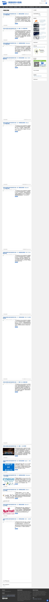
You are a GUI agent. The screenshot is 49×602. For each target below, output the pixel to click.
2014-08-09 (7, 447)
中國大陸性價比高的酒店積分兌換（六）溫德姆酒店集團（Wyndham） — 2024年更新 (17, 476)
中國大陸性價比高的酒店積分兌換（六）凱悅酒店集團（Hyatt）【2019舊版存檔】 (16, 58)
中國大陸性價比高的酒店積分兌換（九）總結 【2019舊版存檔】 (15, 28)
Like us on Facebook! (36, 70)
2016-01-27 (7, 189)
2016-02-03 (7, 29)
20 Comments (15, 29)
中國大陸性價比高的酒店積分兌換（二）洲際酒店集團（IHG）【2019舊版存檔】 (17, 318)
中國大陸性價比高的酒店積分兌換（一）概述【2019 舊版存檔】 (15, 382)
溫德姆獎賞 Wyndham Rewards (26, 54)
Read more (16, 23)
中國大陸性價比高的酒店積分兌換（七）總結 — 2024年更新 (14, 446)
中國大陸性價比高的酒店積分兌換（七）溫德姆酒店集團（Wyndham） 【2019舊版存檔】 (17, 44)
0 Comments (15, 491)
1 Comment (15, 447)
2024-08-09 (11, 29)
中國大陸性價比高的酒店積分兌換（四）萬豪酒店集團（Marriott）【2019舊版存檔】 (16, 188)
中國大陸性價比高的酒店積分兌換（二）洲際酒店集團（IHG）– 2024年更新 (17, 519)
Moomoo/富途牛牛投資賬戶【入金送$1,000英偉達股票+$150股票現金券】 (42, 21)
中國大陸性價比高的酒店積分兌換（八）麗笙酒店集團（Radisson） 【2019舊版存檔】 (16, 14)
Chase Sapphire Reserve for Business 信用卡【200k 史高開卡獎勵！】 (42, 33)
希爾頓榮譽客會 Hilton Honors (27, 184)
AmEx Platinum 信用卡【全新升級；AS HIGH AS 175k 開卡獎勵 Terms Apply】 (42, 37)
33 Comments (15, 254)
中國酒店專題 (5, 25)
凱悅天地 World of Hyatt (27, 119)
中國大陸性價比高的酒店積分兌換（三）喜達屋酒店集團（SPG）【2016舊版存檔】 (17, 253)
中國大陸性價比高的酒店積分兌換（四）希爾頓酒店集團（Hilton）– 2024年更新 (16, 490)
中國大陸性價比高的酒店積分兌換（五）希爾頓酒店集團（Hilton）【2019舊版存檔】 (16, 123)
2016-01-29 (7, 124)
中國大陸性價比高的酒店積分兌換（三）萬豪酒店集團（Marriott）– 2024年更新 (16, 505)
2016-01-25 (7, 319)
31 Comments (15, 124)
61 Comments (15, 383)
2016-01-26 (7, 254)
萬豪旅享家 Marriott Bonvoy (27, 249)
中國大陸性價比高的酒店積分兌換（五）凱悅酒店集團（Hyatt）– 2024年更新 (17, 461)
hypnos (4, 29)
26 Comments (15, 189)
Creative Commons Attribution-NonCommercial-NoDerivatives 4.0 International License (8, 596)
